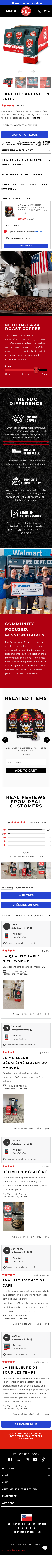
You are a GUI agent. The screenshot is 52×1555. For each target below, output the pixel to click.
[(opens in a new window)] (43, 1460)
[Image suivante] (48, 870)
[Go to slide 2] (18, 609)
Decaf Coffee (19, 937)
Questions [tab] (24, 888)
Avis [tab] (7, 888)
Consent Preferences (13, 1550)
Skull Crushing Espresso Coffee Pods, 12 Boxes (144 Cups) (33, 209)
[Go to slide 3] (23, 609)
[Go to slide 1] (12, 609)
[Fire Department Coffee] (26, 11)
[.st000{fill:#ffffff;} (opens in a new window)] (10, 1460)
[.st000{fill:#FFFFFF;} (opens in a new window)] (18, 1460)
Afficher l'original (16, 974)
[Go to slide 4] (29, 609)
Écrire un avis (29, 905)
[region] (26, 870)
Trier (19, 916)
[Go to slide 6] (40, 609)
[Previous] (19, 71)
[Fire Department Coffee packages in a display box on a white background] (26, 43)
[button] (26, 106)
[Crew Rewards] (39, 12)
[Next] (32, 71)
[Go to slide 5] (34, 609)
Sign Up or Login (25, 134)
